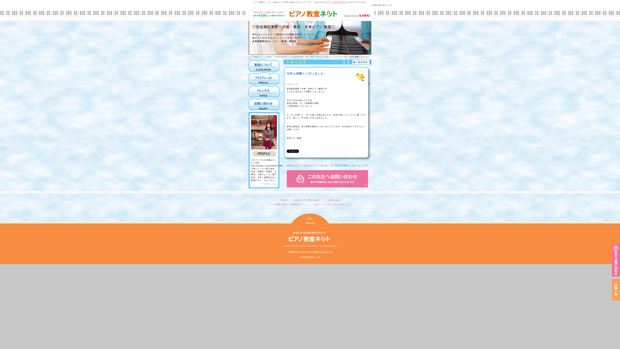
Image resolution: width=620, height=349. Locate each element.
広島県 (269, 57)
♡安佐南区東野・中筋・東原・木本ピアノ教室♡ (310, 57)
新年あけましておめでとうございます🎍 (308, 165)
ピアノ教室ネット (256, 57)
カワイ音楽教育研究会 (336, 2)
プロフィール (270, 184)
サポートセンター (332, 204)
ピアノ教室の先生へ (288, 204)
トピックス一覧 (340, 57)
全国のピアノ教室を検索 (306, 200)
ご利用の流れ (333, 200)
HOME (283, 200)
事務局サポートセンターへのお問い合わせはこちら (311, 252)
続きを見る (269, 180)
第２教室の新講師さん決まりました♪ (348, 165)
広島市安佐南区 (281, 57)
